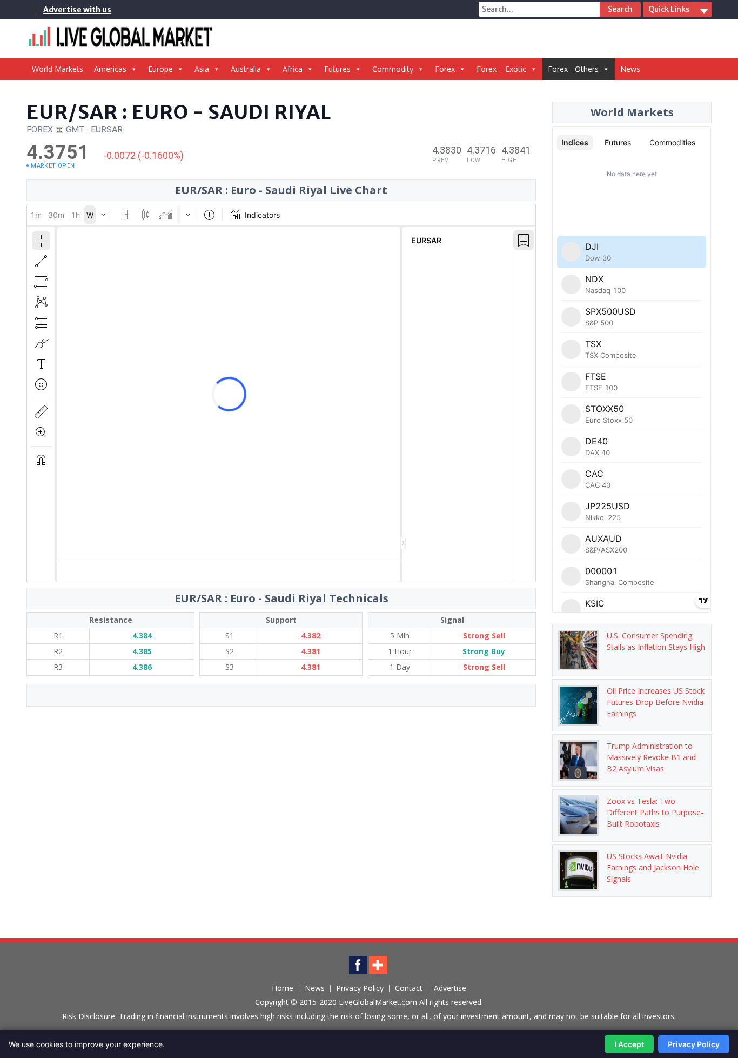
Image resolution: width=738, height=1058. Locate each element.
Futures (337, 69)
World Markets (57, 69)
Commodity (392, 69)
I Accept (629, 1044)
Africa (293, 69)
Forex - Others (573, 69)
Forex (445, 69)
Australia (246, 69)
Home (282, 988)
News (630, 69)
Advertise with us (77, 10)
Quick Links (668, 9)
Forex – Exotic (501, 69)
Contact (408, 988)
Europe (160, 69)
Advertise (450, 988)
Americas (110, 69)
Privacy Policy (360, 988)
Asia (201, 69)
